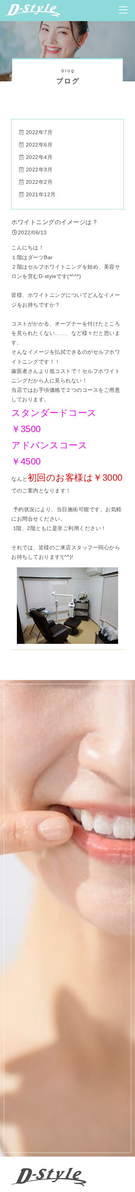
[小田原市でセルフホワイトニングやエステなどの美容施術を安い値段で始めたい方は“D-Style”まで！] (32, 12)
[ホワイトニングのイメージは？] (67, 639)
